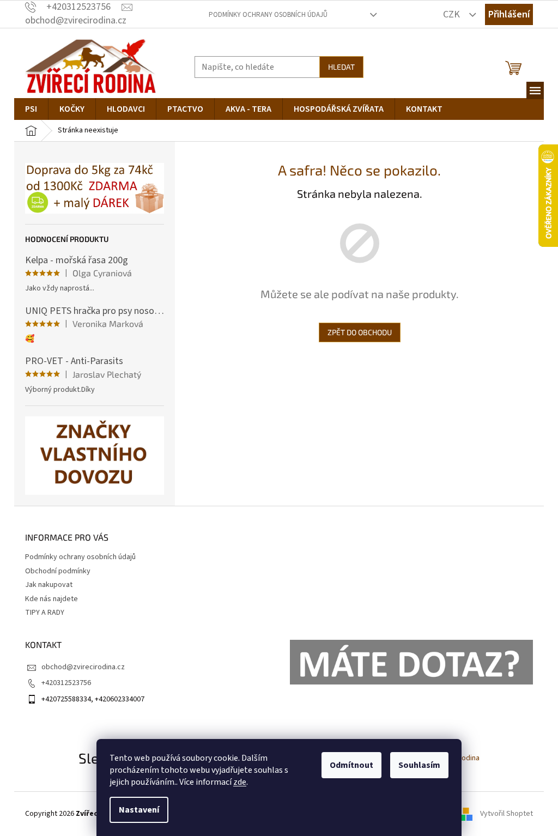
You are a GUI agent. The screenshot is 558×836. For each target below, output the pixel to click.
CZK (452, 14)
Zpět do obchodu (359, 332)
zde (239, 782)
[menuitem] (31, 109)
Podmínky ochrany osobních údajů (268, 15)
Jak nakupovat (48, 584)
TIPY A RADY (44, 612)
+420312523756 (66, 682)
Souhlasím (419, 765)
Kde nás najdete (51, 598)
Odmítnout (351, 765)
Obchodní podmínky (57, 571)
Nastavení (139, 810)
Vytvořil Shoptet (506, 813)
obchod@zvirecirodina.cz (83, 667)
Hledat (341, 66)
